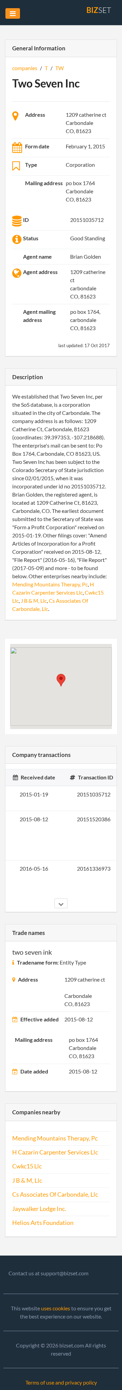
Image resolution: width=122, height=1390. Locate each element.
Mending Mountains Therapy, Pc (50, 584)
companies (24, 68)
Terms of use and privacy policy (61, 1382)
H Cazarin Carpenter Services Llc (55, 1152)
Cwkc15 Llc (27, 1166)
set (98, 10)
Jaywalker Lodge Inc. (39, 1208)
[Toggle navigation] (12, 13)
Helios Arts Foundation (43, 1222)
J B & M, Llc (34, 600)
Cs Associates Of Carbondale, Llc (55, 1194)
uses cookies (55, 1308)
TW (59, 68)
